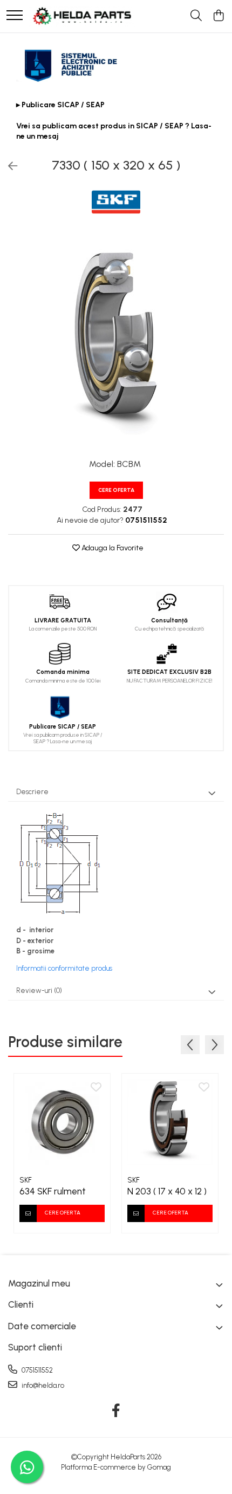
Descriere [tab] (32, 792)
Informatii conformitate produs (64, 968)
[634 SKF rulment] (62, 1122)
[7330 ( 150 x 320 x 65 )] (116, 343)
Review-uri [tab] (39, 990)
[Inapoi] (8, 166)
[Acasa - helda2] (82, 16)
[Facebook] (116, 1411)
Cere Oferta (116, 489)
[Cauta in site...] (196, 16)
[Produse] (14, 16)
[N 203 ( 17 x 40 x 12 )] (170, 1122)
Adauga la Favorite (112, 548)
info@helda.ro (42, 1385)
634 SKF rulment (52, 1191)
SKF (25, 1180)
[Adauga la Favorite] (96, 1087)
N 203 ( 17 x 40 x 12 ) (167, 1191)
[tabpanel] (116, 343)
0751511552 (36, 1370)
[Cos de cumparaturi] (218, 16)
